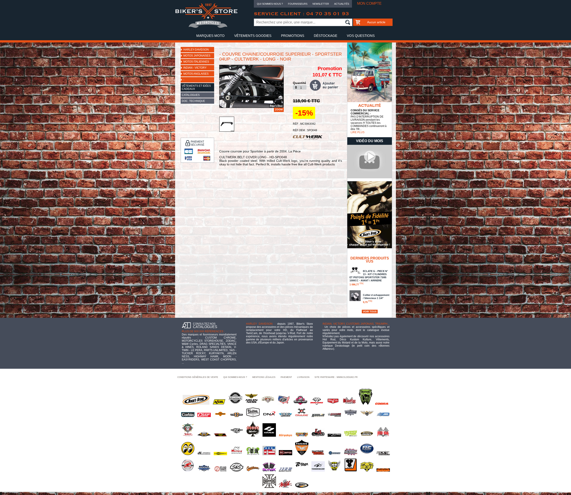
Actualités (341, 3)
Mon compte (369, 3)
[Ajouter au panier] (326, 85)
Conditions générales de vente (197, 377)
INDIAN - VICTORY (195, 67)
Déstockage (325, 36)
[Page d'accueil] (206, 27)
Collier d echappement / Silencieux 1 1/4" (376, 298)
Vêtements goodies (252, 36)
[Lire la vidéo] (369, 177)
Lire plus (357, 132)
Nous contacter (285, 44)
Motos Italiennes (196, 61)
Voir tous (370, 311)
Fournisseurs (297, 3)
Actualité (369, 105)
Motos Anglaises (196, 73)
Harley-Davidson (196, 49)
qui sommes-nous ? (235, 377)
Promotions (292, 36)
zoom (279, 109)
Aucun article (376, 22)
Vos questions (361, 36)
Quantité (299, 83)
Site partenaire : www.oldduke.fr (336, 377)
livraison (303, 377)
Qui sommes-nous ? (270, 3)
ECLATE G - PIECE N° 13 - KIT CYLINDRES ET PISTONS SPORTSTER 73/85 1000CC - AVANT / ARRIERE (369, 278)
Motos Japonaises (196, 55)
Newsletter (320, 3)
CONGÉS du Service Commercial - (365, 112)
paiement (286, 377)
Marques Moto (210, 36)
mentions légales (263, 377)
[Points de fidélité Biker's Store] (369, 247)
